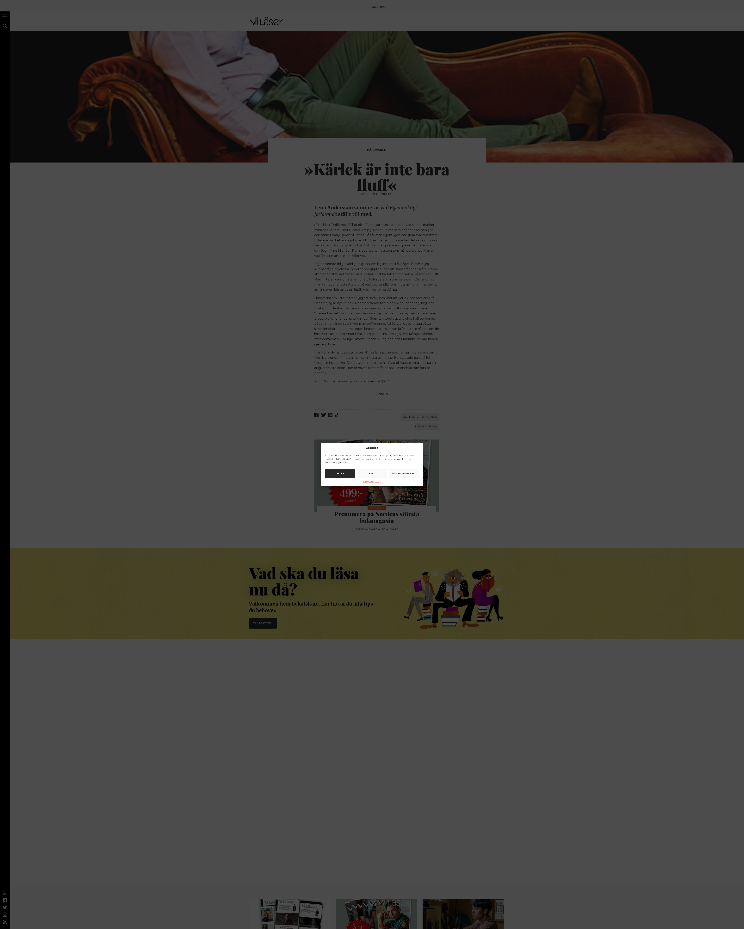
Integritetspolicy (372, 481)
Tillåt (340, 473)
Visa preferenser (404, 473)
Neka (372, 473)
